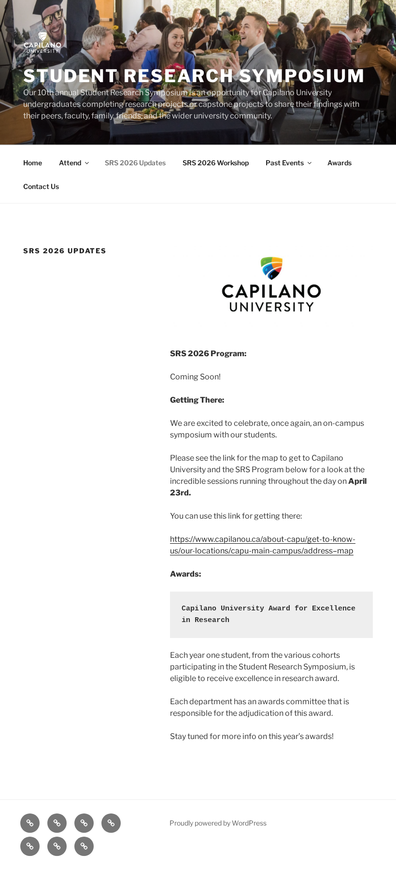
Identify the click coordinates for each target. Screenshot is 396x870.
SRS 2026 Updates (135, 163)
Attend (70, 163)
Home (32, 163)
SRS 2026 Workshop (216, 163)
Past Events (285, 163)
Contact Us (41, 186)
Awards (339, 163)
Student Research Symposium (194, 76)
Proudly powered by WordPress (218, 823)
